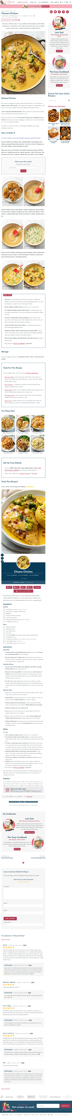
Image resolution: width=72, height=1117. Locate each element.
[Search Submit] (69, 100)
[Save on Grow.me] (22, 20)
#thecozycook (37, 791)
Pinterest (28, 473)
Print (9, 587)
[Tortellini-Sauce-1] (37, 443)
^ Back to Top (4, 1114)
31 (35, 15)
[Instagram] (65, 2)
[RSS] (51, 11)
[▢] (4, 609)
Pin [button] (24, 587)
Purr (67, 1114)
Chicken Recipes (7, 10)
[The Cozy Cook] (7, 2)
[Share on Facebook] (13, 20)
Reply (24, 945)
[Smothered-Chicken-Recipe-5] (23, 443)
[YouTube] (67, 2)
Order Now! (45, 6)
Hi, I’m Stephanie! (18, 1114)
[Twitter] (55, 11)
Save (30, 587)
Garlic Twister (8, 400)
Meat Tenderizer (9, 384)
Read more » (16, 17)
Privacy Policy (35, 1114)
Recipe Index (43, 1114)
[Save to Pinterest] (16, 20)
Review (38, 587)
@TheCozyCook (19, 791)
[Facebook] (61, 2)
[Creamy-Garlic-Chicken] (23, 423)
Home (2, 10)
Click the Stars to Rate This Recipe (23, 879)
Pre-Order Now (29, 832)
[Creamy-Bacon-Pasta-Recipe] (8, 443)
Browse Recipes (22, 2)
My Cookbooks (43, 2)
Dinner (22, 801)
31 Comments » (34, 805)
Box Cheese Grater (9, 395)
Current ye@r (8, 922)
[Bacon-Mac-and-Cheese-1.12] (8, 423)
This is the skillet (9, 377)
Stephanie (5, 15)
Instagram (22, 473)
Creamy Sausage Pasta (38, 857)
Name (6, 903)
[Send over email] (19, 20)
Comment (7, 886)
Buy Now (17, 849)
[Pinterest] (63, 2)
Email (17, 587)
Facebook (34, 473)
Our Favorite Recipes (31, 801)
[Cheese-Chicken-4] (23, 521)
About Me (33, 2)
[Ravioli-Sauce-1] (37, 423)
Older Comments (5, 939)
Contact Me (27, 1114)
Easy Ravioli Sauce (7, 857)
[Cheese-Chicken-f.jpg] (23, 562)
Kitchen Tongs (8, 390)
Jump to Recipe (6, 20)
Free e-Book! (55, 2)
